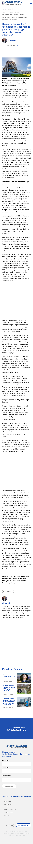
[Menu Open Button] (31, 3)
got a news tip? (23, 825)
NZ (17, 45)
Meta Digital (22, 835)
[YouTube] (12, 825)
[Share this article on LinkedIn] (8, 591)
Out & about (8, 804)
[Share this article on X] (12, 591)
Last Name (5, 767)
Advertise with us (10, 809)
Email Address (7, 776)
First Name (6, 760)
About (6, 807)
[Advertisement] (16, 301)
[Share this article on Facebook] (3, 591)
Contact (7, 815)
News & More (8, 801)
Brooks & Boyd (14, 833)
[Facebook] (8, 825)
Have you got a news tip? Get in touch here (16, 796)
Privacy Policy (9, 812)
